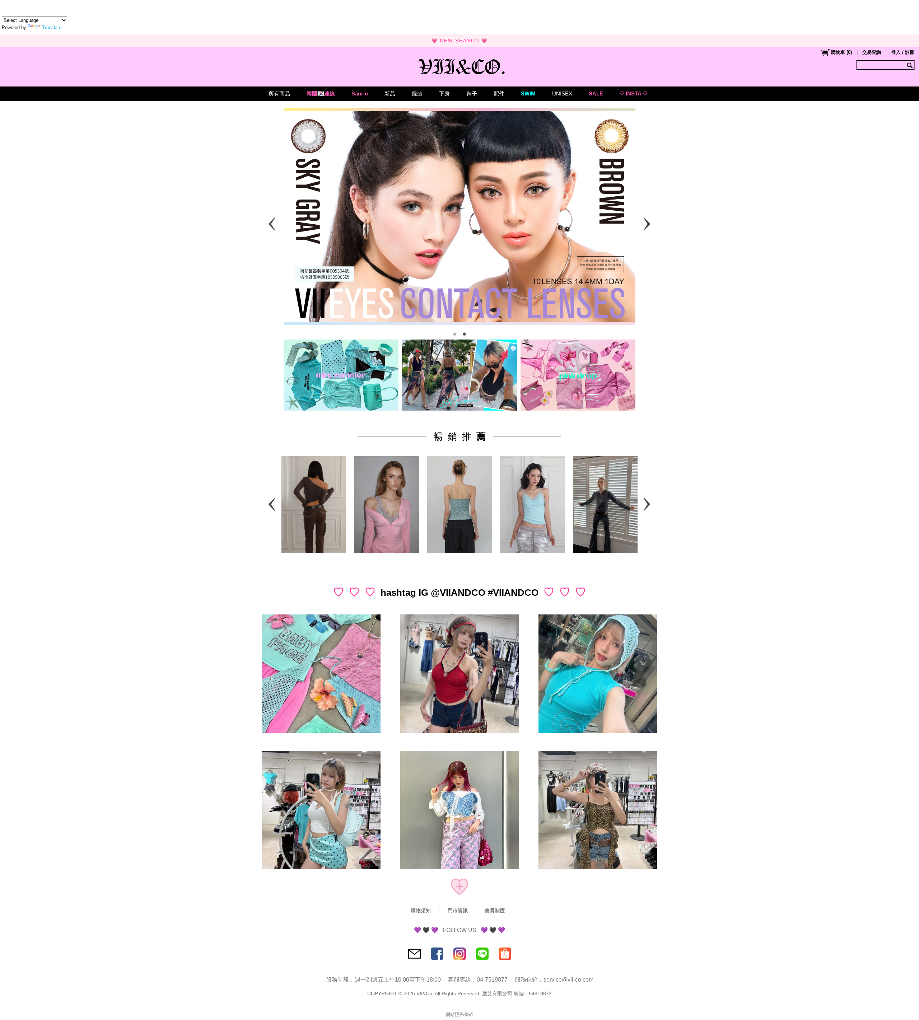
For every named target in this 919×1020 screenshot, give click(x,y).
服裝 (417, 93)
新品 (389, 93)
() (841, 52)
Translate (51, 27)
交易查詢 (871, 52)
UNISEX (562, 93)
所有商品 (279, 93)
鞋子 (471, 93)
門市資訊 (458, 910)
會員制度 (495, 910)
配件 (499, 93)
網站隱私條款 (459, 1014)
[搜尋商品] (910, 65)
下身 (444, 93)
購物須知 (421, 910)
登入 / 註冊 (902, 52)
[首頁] (460, 65)
